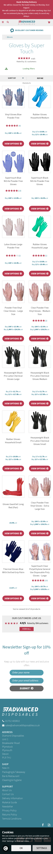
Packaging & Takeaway (13, 772)
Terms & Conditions (11, 818)
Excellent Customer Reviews (29, 30)
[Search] (8, 22)
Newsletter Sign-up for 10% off (26, 655)
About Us (7, 790)
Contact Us (8, 794)
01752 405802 (12, 721)
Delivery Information (12, 798)
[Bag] (49, 22)
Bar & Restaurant (10, 776)
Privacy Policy (9, 810)
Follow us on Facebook (43, 825)
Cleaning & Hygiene (11, 780)
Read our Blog (49, 825)
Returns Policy (9, 814)
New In (5, 768)
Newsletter (7, 806)
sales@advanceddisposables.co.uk (22, 725)
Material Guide (9, 802)
